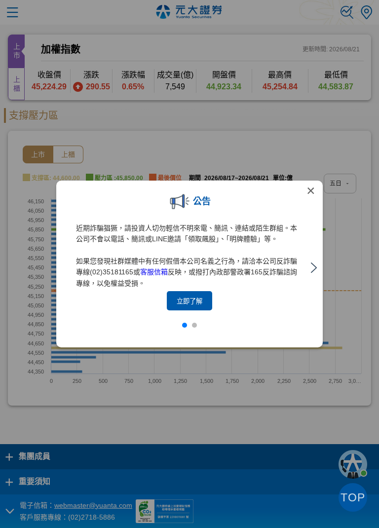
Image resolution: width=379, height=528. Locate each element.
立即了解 (189, 301)
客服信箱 (154, 272)
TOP (353, 497)
